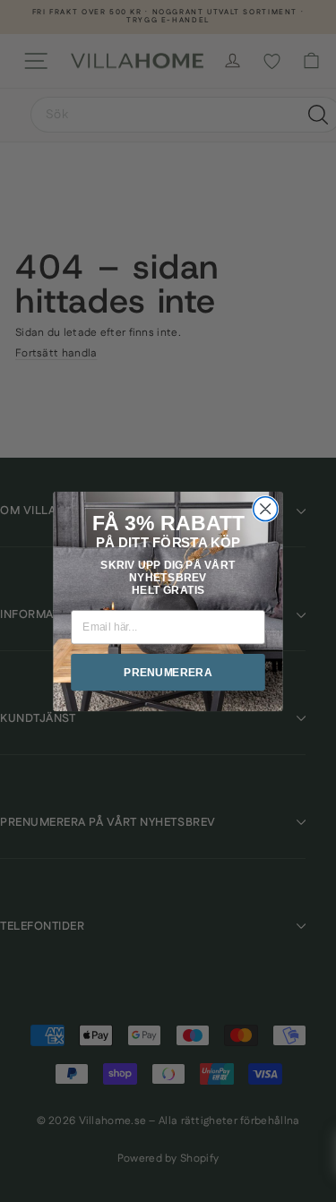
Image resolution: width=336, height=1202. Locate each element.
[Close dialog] (266, 508)
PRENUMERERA (168, 671)
